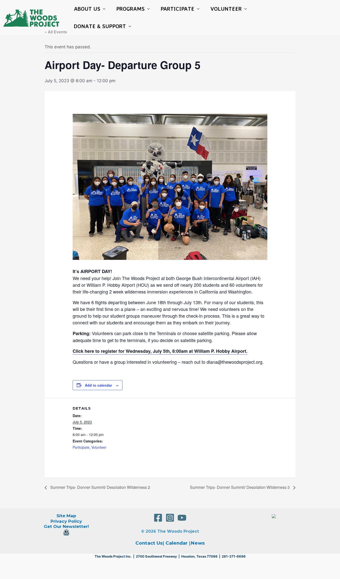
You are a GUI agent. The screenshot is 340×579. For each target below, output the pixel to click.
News (198, 543)
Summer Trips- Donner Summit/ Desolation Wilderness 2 (99, 487)
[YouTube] (181, 517)
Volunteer (98, 447)
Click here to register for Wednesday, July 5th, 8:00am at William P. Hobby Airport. (160, 351)
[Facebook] (158, 517)
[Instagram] (170, 517)
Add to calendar (98, 385)
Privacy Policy (66, 521)
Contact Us (149, 543)
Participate (81, 447)
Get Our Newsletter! (66, 526)
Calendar (176, 543)
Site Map (66, 515)
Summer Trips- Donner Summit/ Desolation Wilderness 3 (240, 487)
